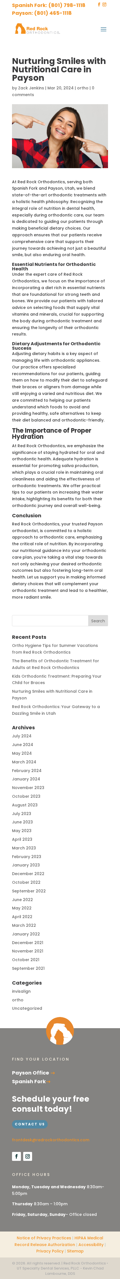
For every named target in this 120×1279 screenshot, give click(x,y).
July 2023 (21, 813)
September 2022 (29, 891)
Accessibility (91, 1244)
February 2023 (26, 856)
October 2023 (26, 796)
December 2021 (27, 942)
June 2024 (22, 744)
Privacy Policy (50, 1251)
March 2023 (24, 848)
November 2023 (28, 787)
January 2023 (26, 865)
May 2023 (22, 830)
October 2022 (26, 882)
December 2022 (28, 874)
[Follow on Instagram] (27, 1156)
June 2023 (22, 822)
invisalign (21, 991)
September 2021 (28, 968)
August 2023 (25, 805)
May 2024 (22, 753)
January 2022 (26, 934)
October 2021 (25, 960)
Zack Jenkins (31, 88)
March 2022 (24, 925)
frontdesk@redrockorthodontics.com (50, 1140)
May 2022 (22, 908)
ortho (82, 88)
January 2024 (26, 779)
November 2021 (27, 951)
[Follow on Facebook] (16, 1156)
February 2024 (27, 770)
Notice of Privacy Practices (44, 1238)
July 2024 (22, 736)
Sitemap (75, 1251)
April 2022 (22, 917)
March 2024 (24, 762)
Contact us (30, 1124)
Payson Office (31, 1072)
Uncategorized (27, 1008)
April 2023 (22, 839)
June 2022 (22, 899)
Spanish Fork (29, 1081)
